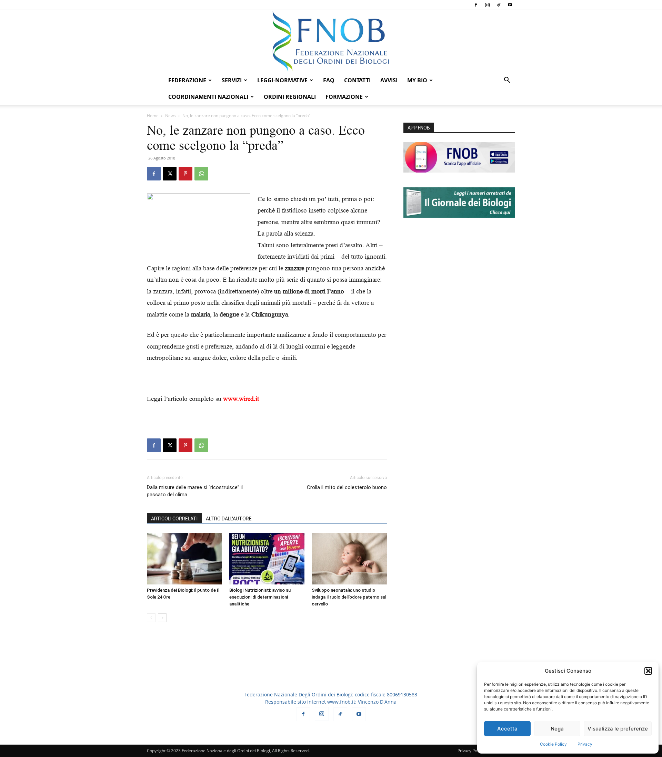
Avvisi (389, 80)
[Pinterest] (185, 173)
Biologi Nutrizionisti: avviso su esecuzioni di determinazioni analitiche (260, 597)
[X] (170, 173)
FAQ (328, 80)
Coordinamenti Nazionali (208, 97)
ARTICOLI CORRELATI (174, 518)
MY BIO (417, 80)
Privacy (585, 744)
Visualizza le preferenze (618, 728)
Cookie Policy (553, 744)
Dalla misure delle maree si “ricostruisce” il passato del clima (195, 491)
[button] (648, 670)
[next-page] (162, 617)
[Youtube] (510, 5)
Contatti (357, 80)
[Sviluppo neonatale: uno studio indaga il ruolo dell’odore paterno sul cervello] (349, 558)
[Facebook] (476, 5)
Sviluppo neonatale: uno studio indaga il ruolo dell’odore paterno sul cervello (349, 597)
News (170, 115)
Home (153, 115)
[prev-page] (151, 617)
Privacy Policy (470, 751)
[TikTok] (498, 5)
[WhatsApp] (201, 173)
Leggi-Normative (282, 80)
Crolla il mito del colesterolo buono (347, 487)
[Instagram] (487, 5)
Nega (557, 728)
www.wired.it (241, 398)
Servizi (232, 80)
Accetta (507, 728)
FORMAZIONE (344, 97)
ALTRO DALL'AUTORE (229, 518)
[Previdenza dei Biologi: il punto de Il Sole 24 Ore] (184, 558)
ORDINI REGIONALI (290, 97)
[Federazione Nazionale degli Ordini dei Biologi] (331, 41)
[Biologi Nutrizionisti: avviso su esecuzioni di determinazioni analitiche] (266, 558)
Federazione (187, 80)
